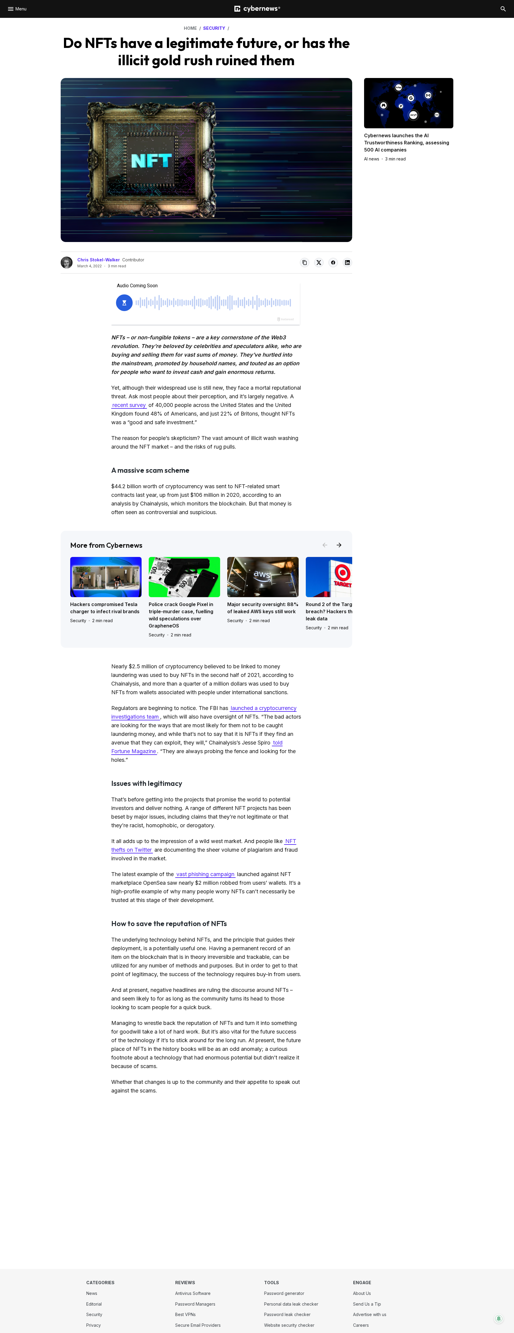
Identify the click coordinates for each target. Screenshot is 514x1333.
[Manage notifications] (499, 1318)
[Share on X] (319, 262)
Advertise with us (369, 1314)
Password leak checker (287, 1314)
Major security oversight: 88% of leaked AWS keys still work (263, 607)
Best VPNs (185, 1314)
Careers (361, 1325)
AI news (371, 158)
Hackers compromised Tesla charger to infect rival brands (105, 607)
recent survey (129, 405)
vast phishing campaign (205, 874)
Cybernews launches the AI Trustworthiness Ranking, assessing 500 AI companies (406, 142)
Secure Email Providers (198, 1325)
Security (78, 620)
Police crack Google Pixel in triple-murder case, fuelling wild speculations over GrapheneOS (181, 615)
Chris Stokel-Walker (98, 259)
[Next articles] (339, 545)
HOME (190, 28)
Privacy (93, 1325)
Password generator (284, 1293)
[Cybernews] (257, 9)
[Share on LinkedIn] (347, 262)
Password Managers (195, 1304)
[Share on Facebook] (333, 262)
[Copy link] (304, 262)
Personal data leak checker (291, 1304)
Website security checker (289, 1325)
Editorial (94, 1304)
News (91, 1293)
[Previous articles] (324, 545)
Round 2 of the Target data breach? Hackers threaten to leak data (340, 611)
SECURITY (214, 28)
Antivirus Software (193, 1293)
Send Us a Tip (367, 1304)
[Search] (503, 9)
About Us (362, 1293)
